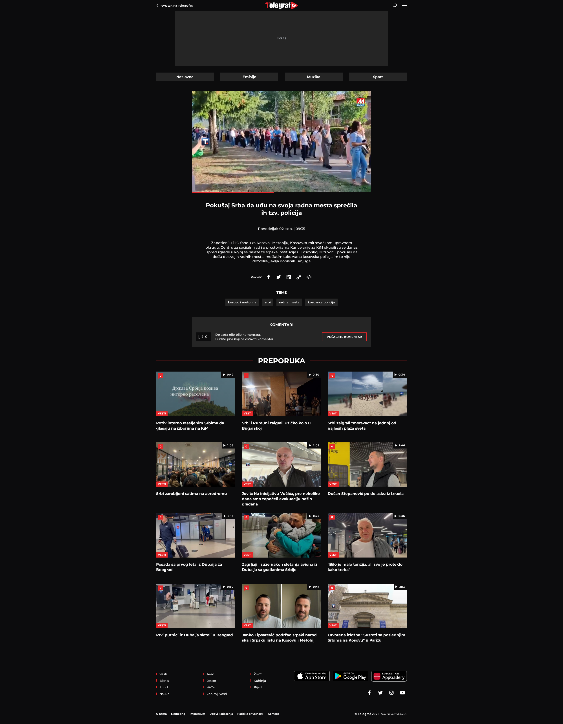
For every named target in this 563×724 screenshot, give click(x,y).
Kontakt (273, 713)
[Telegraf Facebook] (369, 692)
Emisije (249, 77)
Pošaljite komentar (344, 337)
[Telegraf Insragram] (391, 692)
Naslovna (185, 77)
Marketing (178, 713)
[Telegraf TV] (402, 692)
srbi (268, 302)
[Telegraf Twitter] (380, 692)
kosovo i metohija (242, 302)
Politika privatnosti (250, 713)
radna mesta (289, 302)
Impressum (197, 713)
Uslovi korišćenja (221, 713)
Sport (378, 77)
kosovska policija (321, 302)
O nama (161, 713)
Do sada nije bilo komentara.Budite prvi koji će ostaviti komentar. (244, 337)
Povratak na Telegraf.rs (176, 5)
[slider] (281, 192)
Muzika (313, 77)
